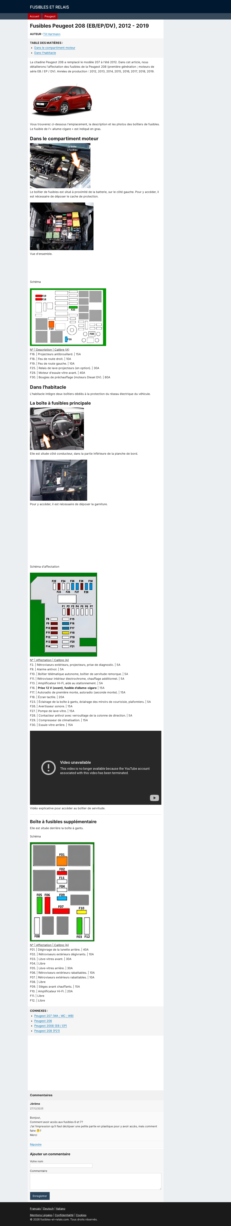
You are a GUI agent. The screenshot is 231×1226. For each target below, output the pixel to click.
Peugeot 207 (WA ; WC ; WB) (54, 1016)
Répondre (36, 1144)
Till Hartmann (51, 34)
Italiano (60, 1208)
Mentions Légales (41, 1215)
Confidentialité (64, 1215)
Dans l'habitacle (45, 53)
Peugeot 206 (43, 1021)
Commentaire (38, 1171)
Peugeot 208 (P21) (47, 1031)
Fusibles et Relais (49, 7)
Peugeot (50, 16)
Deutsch (48, 1208)
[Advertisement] (95, 268)
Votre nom (36, 1161)
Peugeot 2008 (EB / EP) (50, 1025)
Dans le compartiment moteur (54, 47)
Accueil (34, 16)
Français (35, 1208)
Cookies (81, 1215)
